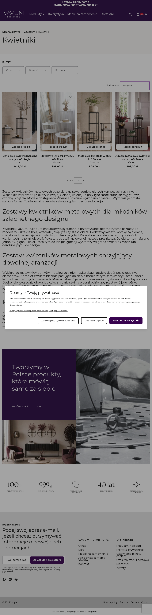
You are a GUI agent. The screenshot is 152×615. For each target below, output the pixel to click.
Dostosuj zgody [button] (94, 320)
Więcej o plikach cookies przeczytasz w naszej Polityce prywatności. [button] (39, 311)
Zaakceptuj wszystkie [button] (126, 320)
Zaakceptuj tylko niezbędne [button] (58, 320)
